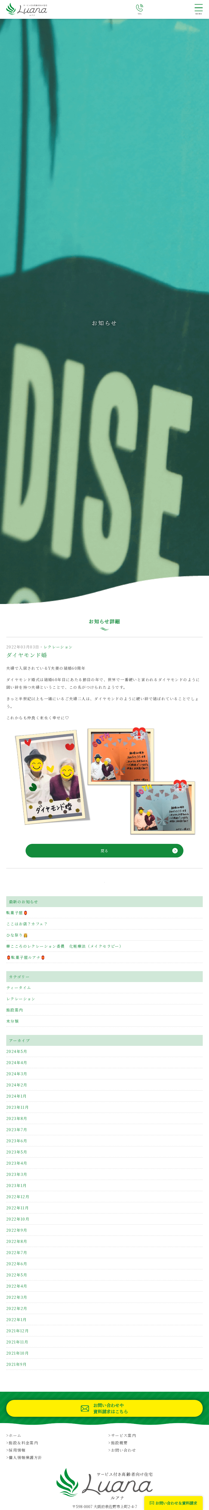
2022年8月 (16, 1241)
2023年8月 (16, 1118)
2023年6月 (16, 1140)
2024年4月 (16, 1062)
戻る (104, 850)
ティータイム (18, 987)
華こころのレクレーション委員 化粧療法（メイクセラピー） (64, 946)
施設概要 (119, 1442)
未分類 (12, 1021)
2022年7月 (16, 1252)
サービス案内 (123, 1435)
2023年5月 (16, 1152)
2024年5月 (16, 1051)
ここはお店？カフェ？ (27, 923)
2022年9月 (16, 1230)
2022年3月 (16, 1297)
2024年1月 (16, 1096)
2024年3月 (16, 1073)
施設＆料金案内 (23, 1442)
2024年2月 (16, 1085)
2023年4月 (16, 1163)
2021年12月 (17, 1330)
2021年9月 (16, 1364)
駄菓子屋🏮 (17, 912)
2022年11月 (17, 1207)
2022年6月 (16, 1263)
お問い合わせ (123, 1450)
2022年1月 (16, 1319)
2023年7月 (16, 1129)
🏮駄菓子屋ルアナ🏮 (26, 957)
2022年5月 (16, 1275)
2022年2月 (16, 1308)
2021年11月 (17, 1342)
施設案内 (14, 1010)
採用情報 (17, 1450)
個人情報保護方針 (25, 1457)
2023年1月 (16, 1185)
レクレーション (58, 647)
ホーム (15, 1435)
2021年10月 (17, 1353)
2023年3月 (16, 1174)
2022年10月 (17, 1219)
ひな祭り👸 (17, 935)
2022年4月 (16, 1286)
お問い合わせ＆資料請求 (176, 1503)
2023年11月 (17, 1107)
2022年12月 (17, 1196)
